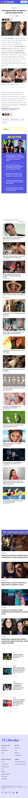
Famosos (4, 553)
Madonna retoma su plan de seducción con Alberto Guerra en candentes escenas (13, 583)
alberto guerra (14, 119)
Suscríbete (24, 1)
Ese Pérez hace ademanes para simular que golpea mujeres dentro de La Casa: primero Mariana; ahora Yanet (19, 702)
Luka (22, 119)
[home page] (9, 2)
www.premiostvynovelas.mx (9, 110)
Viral (14, 652)
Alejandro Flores (16, 660)
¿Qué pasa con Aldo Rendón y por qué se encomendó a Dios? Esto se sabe (15, 182)
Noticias (14, 8)
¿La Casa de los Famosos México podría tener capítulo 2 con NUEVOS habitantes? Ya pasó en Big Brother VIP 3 (15, 167)
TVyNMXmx (17, 15)
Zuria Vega (12, 92)
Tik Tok (4, 122)
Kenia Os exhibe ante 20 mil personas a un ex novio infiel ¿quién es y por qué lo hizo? (14, 175)
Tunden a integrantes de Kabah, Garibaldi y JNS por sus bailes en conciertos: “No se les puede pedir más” (19, 670)
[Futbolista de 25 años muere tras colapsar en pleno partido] (7, 656)
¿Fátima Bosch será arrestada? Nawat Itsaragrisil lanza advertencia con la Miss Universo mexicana (18, 686)
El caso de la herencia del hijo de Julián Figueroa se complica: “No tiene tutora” (15, 189)
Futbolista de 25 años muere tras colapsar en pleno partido (18, 656)
